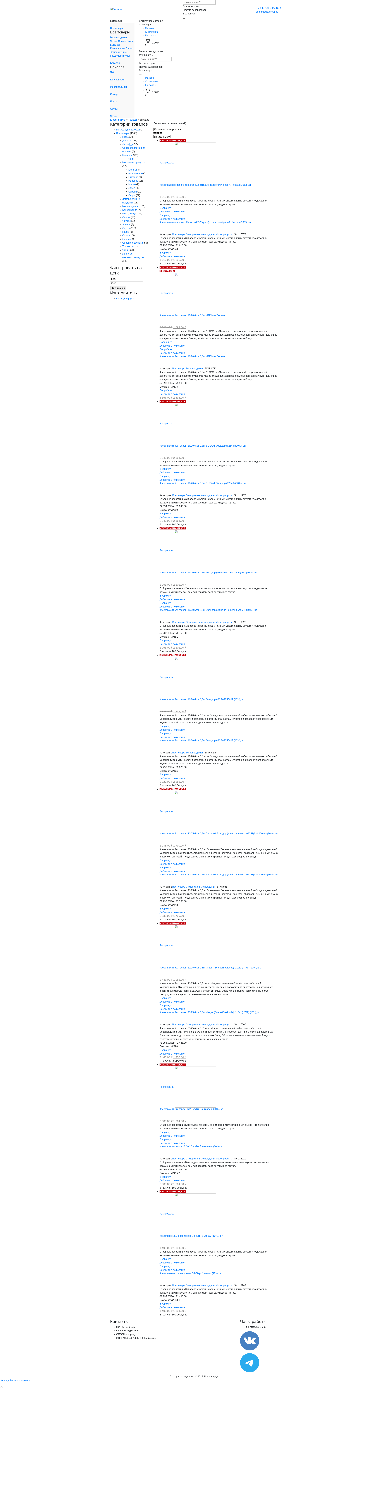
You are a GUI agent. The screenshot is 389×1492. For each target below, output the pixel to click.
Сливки (132, 191)
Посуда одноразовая (128, 129)
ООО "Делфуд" (124, 298)
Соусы (130, 41)
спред (131, 188)
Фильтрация (118, 288)
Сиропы (126, 239)
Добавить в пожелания (172, 211)
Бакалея (115, 44)
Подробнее (166, 342)
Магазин (150, 28)
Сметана (133, 177)
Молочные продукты (133, 162)
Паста (129, 48)
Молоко (132, 169)
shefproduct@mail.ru (267, 11)
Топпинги (127, 246)
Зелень (126, 224)
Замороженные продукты (201, 234)
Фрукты (125, 55)
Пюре (125, 137)
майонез (133, 180)
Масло (132, 184)
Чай (112, 72)
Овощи (122, 41)
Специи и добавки (132, 242)
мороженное (135, 173)
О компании (151, 32)
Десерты (127, 140)
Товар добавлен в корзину (15, 1380)
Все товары (116, 28)
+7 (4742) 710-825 (268, 7)
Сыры (131, 195)
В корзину (165, 208)
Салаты (126, 235)
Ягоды (114, 41)
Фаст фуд (127, 144)
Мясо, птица (129, 213)
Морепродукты (118, 37)
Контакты (150, 35)
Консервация (118, 48)
